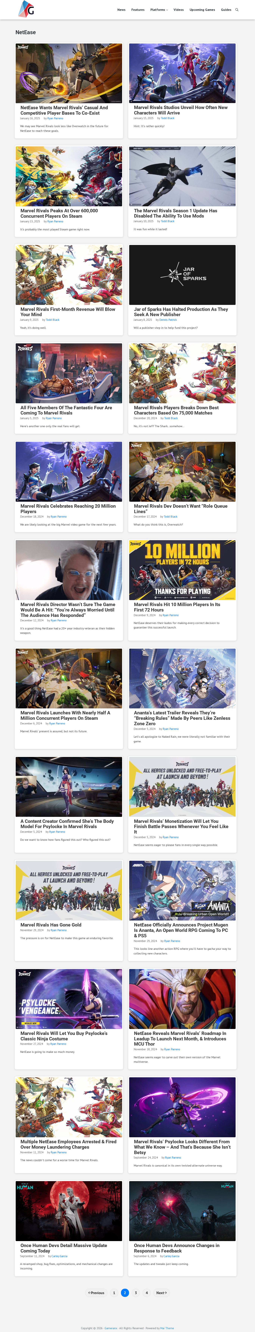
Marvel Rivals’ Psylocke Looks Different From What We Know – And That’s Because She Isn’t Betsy (182, 1147)
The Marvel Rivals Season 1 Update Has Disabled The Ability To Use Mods (175, 213)
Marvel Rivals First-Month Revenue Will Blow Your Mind (68, 312)
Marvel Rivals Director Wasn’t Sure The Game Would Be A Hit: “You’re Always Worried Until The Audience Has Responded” (68, 610)
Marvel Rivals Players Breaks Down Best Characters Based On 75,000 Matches (176, 410)
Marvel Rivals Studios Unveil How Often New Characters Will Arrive (181, 110)
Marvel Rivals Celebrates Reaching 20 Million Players (68, 509)
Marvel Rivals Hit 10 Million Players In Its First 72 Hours (177, 607)
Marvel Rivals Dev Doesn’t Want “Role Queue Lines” (181, 509)
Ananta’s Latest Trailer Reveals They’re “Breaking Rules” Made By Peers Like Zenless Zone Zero (182, 718)
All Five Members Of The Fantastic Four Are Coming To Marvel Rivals (66, 410)
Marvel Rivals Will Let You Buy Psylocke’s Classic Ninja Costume (64, 1036)
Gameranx (111, 1328)
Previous (97, 1292)
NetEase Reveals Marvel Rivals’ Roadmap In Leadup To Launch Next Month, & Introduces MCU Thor (180, 1039)
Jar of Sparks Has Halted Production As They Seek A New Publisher (181, 312)
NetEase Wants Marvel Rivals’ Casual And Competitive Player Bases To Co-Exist (64, 110)
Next (160, 1292)
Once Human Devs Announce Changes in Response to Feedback (177, 1248)
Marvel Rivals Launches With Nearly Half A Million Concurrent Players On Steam (65, 715)
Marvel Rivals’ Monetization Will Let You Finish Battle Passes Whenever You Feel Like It (181, 827)
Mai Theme (167, 1328)
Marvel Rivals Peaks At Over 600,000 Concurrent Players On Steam (59, 213)
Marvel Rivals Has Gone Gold (51, 925)
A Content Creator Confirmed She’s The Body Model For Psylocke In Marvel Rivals (67, 824)
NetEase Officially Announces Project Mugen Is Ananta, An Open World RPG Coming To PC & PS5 (181, 930)
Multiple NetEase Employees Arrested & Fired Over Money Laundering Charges (68, 1144)
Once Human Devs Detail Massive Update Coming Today (64, 1248)
